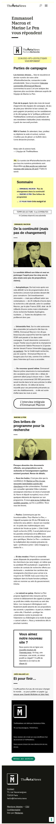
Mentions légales (15, 806)
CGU (27, 806)
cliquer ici (23, 663)
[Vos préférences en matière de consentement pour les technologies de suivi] (51, 819)
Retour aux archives (23, 759)
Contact (10, 789)
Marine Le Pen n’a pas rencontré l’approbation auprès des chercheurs (29, 483)
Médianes (19, 813)
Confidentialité (13, 809)
